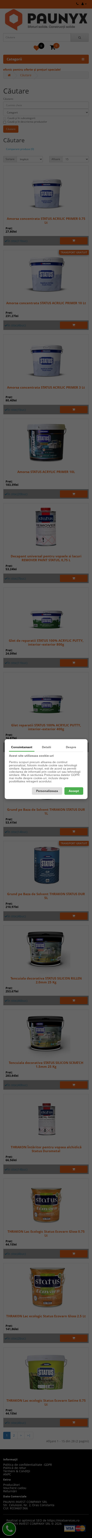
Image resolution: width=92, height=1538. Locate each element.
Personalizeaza (47, 791)
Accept (74, 791)
